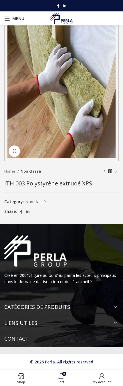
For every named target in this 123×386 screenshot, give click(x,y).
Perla (50, 362)
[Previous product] (104, 171)
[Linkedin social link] (64, 5)
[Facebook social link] (58, 5)
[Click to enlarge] (14, 151)
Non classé (31, 171)
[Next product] (116, 171)
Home (10, 171)
